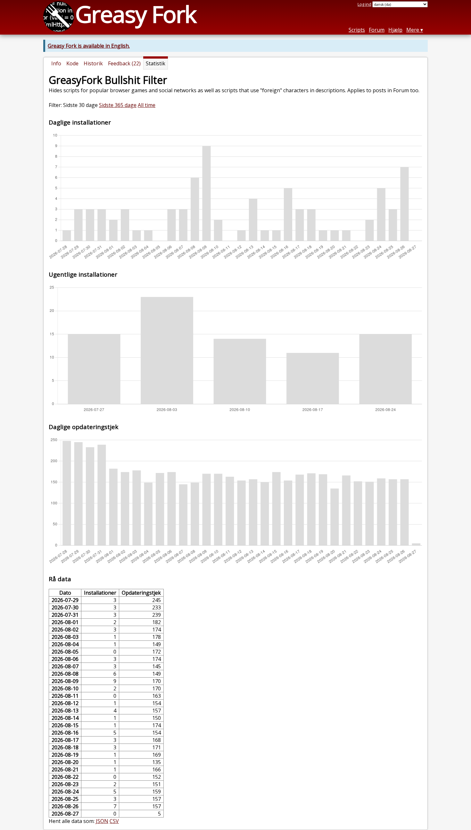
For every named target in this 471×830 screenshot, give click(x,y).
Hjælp (395, 29)
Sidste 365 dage (117, 105)
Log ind (364, 4)
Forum (376, 29)
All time (146, 105)
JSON (102, 821)
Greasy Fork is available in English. (89, 45)
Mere (412, 29)
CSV (114, 821)
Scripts (357, 29)
